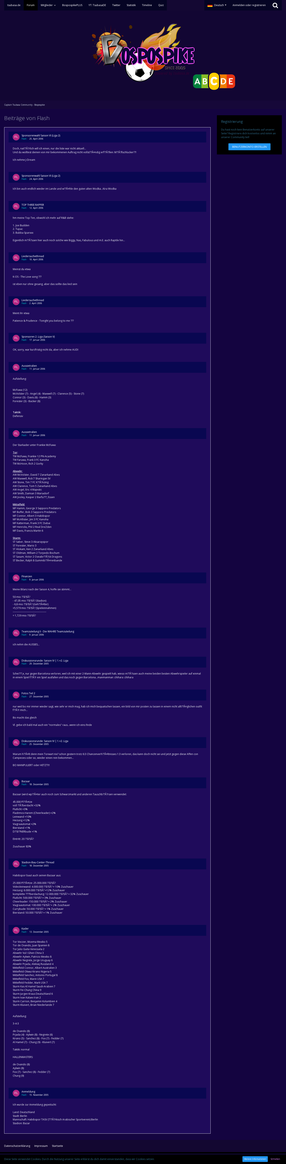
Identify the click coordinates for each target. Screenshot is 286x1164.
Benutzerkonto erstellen (249, 147)
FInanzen (27, 576)
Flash (24, 138)
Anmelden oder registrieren (249, 5)
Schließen (275, 1159)
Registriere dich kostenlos (244, 133)
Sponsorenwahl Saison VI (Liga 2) (41, 135)
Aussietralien (29, 366)
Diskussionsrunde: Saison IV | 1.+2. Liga (45, 660)
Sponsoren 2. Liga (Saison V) (38, 336)
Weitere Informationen (255, 1159)
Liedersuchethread (33, 256)
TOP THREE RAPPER (33, 205)
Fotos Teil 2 (28, 693)
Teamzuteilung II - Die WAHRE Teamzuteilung (48, 631)
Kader (25, 928)
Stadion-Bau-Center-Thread (38, 862)
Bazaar (26, 781)
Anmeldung (28, 1091)
